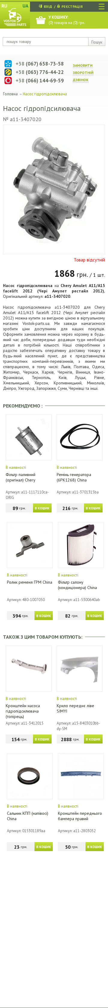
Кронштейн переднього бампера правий (80, 816)
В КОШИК (42, 508)
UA (25, 5)
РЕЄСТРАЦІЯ (72, 6)
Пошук (96, 42)
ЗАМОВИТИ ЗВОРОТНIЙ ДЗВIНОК (83, 72)
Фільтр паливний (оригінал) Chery (20, 477)
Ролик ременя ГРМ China (29, 582)
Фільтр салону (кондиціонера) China (77, 584)
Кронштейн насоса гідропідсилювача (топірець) (23, 711)
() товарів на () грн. (67, 20)
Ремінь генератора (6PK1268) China (74, 477)
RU (4, 5)
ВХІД (48, 6)
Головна (10, 93)
